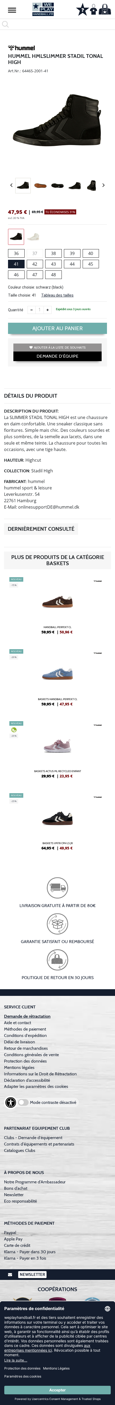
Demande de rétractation (27, 1016)
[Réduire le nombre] (32, 310)
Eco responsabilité (20, 1201)
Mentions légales (19, 1067)
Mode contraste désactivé (53, 1102)
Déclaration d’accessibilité (27, 1080)
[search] (57, 24)
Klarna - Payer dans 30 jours (30, 1251)
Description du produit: (31, 411)
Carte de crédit (17, 1245)
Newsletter (14, 1194)
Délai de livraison (19, 1041)
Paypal (10, 1232)
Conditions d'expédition (26, 1035)
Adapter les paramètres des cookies (36, 1086)
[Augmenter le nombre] (48, 310)
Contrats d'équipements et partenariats (39, 1144)
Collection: (17, 470)
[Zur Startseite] (43, 9)
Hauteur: (14, 460)
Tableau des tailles (57, 295)
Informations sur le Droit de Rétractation (40, 1073)
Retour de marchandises (26, 1048)
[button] (12, 10)
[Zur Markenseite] (21, 49)
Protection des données (25, 1061)
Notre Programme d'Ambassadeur (35, 1181)
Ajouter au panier (57, 328)
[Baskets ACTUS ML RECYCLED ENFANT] (57, 752)
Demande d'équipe (57, 356)
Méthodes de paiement (26, 1029)
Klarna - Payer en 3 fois (25, 1258)
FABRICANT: (15, 481)
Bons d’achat (16, 1188)
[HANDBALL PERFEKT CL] (57, 607)
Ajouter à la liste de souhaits (60, 347)
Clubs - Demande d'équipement (33, 1137)
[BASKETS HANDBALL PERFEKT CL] (57, 679)
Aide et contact (17, 1022)
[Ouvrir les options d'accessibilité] (10, 1102)
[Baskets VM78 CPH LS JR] (57, 824)
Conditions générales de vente (31, 1054)
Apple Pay (13, 1239)
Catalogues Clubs (19, 1150)
